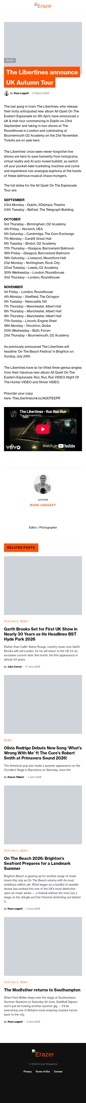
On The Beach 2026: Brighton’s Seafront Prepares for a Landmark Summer (37, 863)
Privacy (28, 1071)
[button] (5, 6)
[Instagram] (43, 1087)
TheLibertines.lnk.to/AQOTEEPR (36, 398)
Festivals (11, 621)
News (10, 60)
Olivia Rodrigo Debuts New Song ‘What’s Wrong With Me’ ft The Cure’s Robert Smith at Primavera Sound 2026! (43, 752)
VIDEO (60, 377)
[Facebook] (43, 1080)
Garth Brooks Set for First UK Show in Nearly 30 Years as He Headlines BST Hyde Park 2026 (40, 634)
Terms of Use (43, 1071)
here (36, 140)
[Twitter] (43, 1093)
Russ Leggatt (43, 505)
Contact (58, 1071)
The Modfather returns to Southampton (42, 989)
